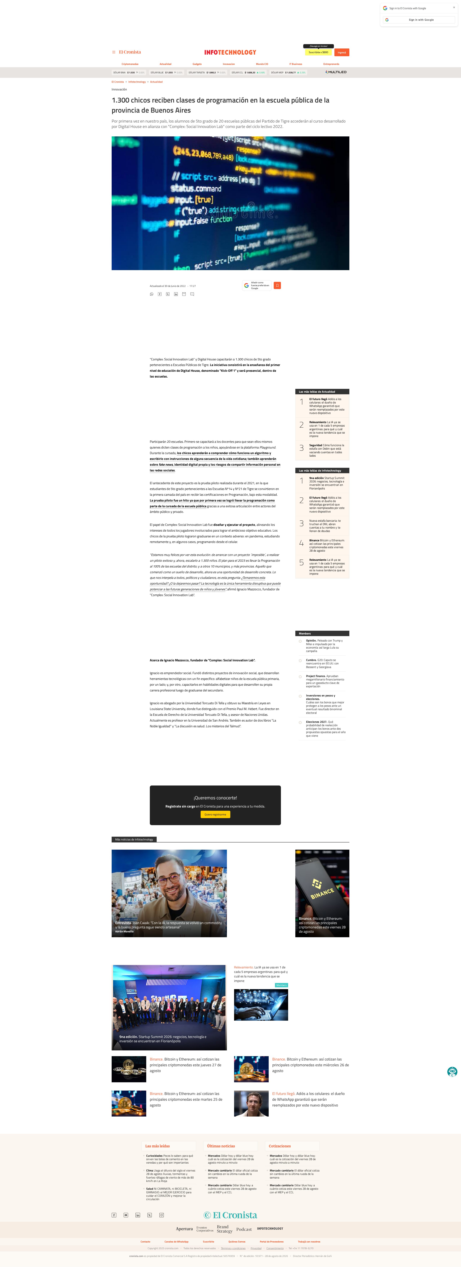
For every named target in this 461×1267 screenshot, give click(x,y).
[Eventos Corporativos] (204, 1229)
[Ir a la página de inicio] (130, 52)
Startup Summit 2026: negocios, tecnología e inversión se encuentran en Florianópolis (326, 483)
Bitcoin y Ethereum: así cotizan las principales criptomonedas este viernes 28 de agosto (326, 545)
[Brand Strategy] (225, 1230)
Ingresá (342, 52)
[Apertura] (184, 1229)
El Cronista (118, 82)
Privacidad (256, 1248)
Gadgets (197, 64)
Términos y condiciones (233, 1248)
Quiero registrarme (215, 814)
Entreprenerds (331, 64)
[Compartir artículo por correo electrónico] (184, 294)
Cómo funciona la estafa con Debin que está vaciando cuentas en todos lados (326, 450)
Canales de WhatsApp (177, 1241)
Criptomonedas (130, 64)
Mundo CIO (262, 64)
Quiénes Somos (237, 1241)
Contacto (145, 1241)
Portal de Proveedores (272, 1241)
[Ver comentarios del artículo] (192, 294)
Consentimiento (275, 1248)
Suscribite (208, 1241)
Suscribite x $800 (318, 52)
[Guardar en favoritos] (277, 285)
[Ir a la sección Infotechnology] (230, 52)
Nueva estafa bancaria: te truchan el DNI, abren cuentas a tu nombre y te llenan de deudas (325, 526)
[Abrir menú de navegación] (114, 52)
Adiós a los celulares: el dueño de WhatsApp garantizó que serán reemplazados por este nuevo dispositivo (326, 406)
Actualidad (165, 64)
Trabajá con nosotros (309, 1241)
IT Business (295, 64)
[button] (452, 1072)
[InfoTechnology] (270, 1229)
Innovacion (229, 64)
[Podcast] (244, 1230)
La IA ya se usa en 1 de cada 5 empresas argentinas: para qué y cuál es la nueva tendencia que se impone (327, 429)
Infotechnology (137, 82)
